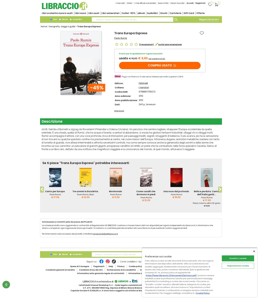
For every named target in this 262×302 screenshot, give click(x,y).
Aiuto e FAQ (163, 3)
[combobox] (132, 19)
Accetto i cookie (237, 258)
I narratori (144, 87)
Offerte (200, 13)
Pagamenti (98, 266)
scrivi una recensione (170, 44)
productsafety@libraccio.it (105, 234)
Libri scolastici (57, 13)
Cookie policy (135, 266)
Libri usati (93, 13)
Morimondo (115, 191)
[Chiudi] (254, 251)
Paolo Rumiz (120, 38)
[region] (199, 272)
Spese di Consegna (79, 266)
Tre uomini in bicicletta (85, 191)
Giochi (163, 13)
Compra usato (160, 65)
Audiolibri (152, 13)
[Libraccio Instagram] (108, 263)
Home (44, 26)
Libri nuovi (80, 13)
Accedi (190, 3)
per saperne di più (157, 58)
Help (111, 266)
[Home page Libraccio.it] (65, 9)
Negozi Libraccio (208, 19)
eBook (141, 13)
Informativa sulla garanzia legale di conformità (100, 273)
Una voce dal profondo (176, 191)
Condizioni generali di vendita (60, 270)
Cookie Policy (203, 293)
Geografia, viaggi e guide (62, 26)
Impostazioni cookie (238, 265)
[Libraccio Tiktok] (114, 263)
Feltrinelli (143, 83)
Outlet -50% (129, 13)
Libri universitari (110, 13)
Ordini (129, 3)
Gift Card (189, 13)
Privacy (120, 266)
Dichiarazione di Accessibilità (121, 270)
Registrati (200, 3)
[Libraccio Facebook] (101, 263)
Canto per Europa (55, 191)
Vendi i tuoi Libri (177, 3)
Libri (55, 19)
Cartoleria (175, 13)
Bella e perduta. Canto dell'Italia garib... (206, 193)
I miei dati (120, 3)
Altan (91, 194)
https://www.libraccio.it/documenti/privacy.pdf (171, 275)
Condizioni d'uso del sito (91, 270)
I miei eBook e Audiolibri (145, 3)
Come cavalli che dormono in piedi (145, 193)
